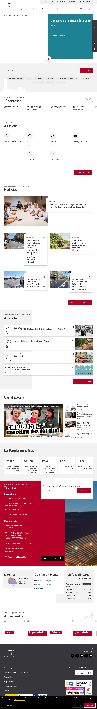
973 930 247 (86, 579)
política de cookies (19, 700)
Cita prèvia (50, 78)
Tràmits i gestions (50, 558)
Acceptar (89, 705)
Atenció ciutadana (10, 686)
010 (89, 592)
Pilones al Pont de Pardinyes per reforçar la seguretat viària (33, 283)
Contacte (7, 691)
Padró (28, 78)
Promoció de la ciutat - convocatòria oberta (78, 108)
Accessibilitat (8, 677)
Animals (30, 141)
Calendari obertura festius (15, 78)
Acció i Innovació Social (13, 141)
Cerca (84, 70)
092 (89, 599)
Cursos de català (38, 83)
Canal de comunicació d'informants (16, 672)
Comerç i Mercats (79, 141)
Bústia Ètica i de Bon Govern (82, 633)
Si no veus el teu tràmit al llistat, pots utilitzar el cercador (61, 486)
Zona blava (50, 83)
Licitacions (60, 83)
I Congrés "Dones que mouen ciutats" (58, 107)
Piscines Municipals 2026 (11, 107)
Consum (30, 159)
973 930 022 (86, 584)
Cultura (53, 141)
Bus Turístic (19, 356)
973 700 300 (86, 589)
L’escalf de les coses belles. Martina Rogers (32, 341)
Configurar (8, 705)
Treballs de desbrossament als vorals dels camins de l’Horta (79, 245)
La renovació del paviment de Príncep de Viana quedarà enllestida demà (79, 284)
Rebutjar (77, 705)
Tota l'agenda (81, 381)
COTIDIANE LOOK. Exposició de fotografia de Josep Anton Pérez (41, 329)
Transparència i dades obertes (36, 633)
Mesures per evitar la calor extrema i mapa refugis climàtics (34, 108)
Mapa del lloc (8, 682)
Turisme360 (56, 632)
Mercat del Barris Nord (21, 369)
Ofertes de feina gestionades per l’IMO (67, 78)
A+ (46, 2)
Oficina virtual (38, 78)
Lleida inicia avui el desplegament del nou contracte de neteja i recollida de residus (67, 205)
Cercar (81, 490)
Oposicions (86, 78)
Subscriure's (82, 673)
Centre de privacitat (11, 668)
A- (52, 2)
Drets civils (54, 159)
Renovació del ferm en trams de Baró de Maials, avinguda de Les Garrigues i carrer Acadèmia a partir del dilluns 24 (33, 251)
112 (89, 596)
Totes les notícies (78, 302)
